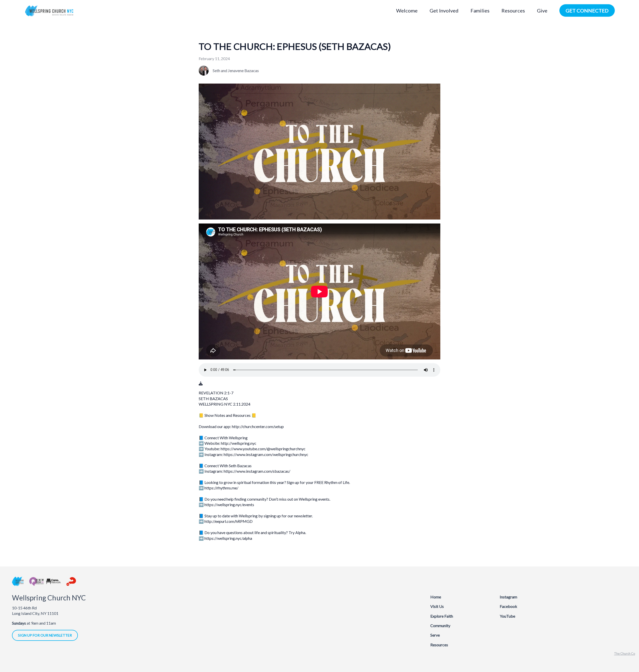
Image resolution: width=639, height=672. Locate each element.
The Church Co (624, 654)
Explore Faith (441, 616)
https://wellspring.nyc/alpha (228, 538)
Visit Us (437, 606)
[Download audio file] (201, 383)
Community (440, 625)
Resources (439, 644)
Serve (435, 635)
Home (435, 596)
